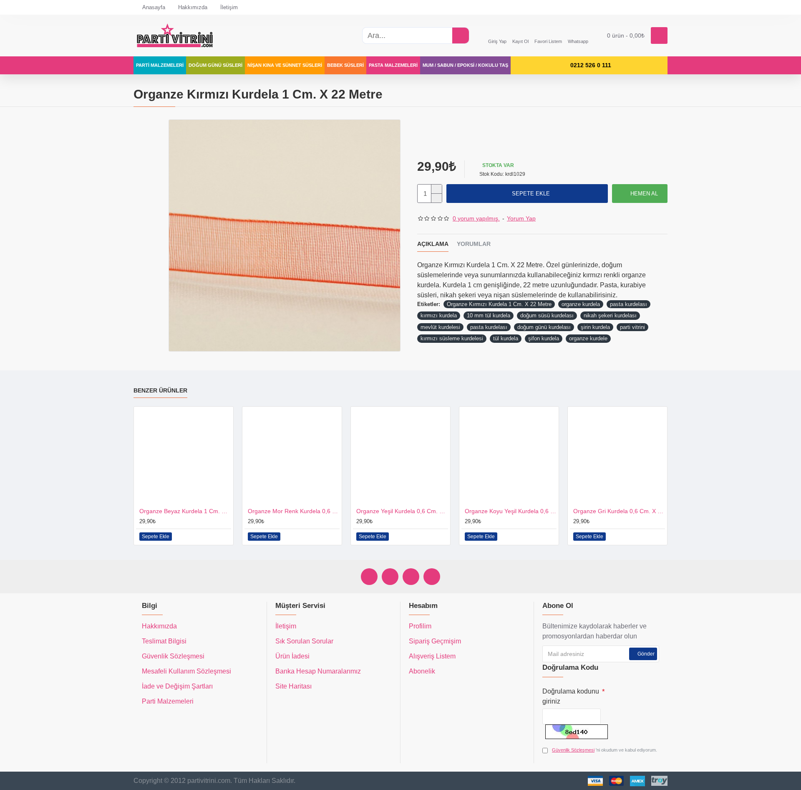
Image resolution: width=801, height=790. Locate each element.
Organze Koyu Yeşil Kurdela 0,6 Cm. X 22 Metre (511, 511)
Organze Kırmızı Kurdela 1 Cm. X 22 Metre (499, 304)
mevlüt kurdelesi (440, 327)
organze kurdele (588, 338)
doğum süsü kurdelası (547, 315)
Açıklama (432, 244)
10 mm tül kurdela (488, 315)
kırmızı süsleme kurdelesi (452, 338)
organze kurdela (581, 304)
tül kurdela (505, 338)
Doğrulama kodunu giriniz (570, 696)
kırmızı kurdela (439, 315)
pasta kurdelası (628, 304)
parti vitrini (632, 327)
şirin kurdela (595, 327)
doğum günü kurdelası (544, 327)
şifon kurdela (543, 338)
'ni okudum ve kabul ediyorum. (604, 749)
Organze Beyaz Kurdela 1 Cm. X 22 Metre (185, 511)
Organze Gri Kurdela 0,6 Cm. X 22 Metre (619, 511)
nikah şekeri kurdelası (610, 315)
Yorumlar (474, 244)
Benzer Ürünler (160, 390)
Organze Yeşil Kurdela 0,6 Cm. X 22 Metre (402, 511)
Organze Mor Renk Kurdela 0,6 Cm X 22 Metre (294, 511)
